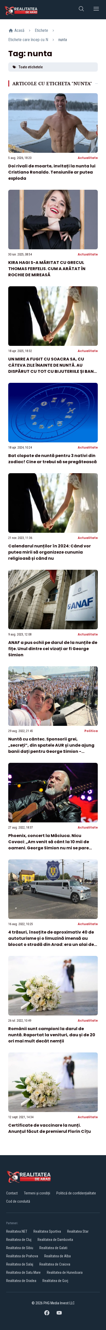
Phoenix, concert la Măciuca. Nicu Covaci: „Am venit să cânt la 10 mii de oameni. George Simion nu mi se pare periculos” (48, 845)
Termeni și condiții (37, 1193)
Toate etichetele (31, 67)
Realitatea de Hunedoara (65, 1272)
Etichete (41, 30)
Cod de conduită (18, 1201)
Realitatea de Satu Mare (23, 1272)
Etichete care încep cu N (28, 39)
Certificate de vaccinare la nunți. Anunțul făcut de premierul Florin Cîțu (49, 1128)
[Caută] (81, 10)
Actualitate (88, 158)
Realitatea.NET (16, 1231)
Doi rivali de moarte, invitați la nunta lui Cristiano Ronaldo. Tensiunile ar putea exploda (51, 172)
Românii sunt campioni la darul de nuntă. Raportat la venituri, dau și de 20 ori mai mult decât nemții (51, 1035)
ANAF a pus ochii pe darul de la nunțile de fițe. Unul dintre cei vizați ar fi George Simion (52, 649)
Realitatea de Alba (57, 1256)
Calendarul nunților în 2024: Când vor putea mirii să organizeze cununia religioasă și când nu (49, 552)
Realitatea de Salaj (19, 1264)
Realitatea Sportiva (47, 1231)
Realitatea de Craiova (54, 1264)
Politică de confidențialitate (76, 1193)
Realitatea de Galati (53, 1248)
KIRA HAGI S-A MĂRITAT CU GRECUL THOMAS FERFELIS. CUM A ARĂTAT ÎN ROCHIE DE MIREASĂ (46, 269)
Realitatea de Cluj (18, 1240)
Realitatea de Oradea (21, 1281)
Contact (12, 1193)
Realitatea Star (78, 1231)
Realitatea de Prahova (22, 1256)
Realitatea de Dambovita (55, 1240)
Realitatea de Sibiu (19, 1248)
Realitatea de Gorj (55, 1281)
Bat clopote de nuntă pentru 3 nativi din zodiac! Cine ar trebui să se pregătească (52, 459)
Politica (91, 731)
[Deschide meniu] (96, 9)
